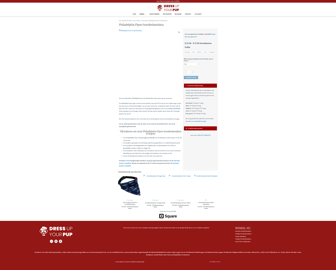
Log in (214, 34)
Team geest (144, 20)
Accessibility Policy (215, 261)
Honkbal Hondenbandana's (243, 234)
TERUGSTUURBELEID (204, 135)
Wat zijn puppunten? (191, 37)
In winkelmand (191, 77)
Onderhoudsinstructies (195, 128)
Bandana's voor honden (133, 20)
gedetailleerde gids (200, 121)
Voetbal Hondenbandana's (243, 231)
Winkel (124, 20)
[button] (4, 8)
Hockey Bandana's (240, 236)
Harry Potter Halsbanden (242, 241)
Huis (120, 20)
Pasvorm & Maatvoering (195, 85)
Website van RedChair (138, 262)
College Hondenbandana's (243, 239)
